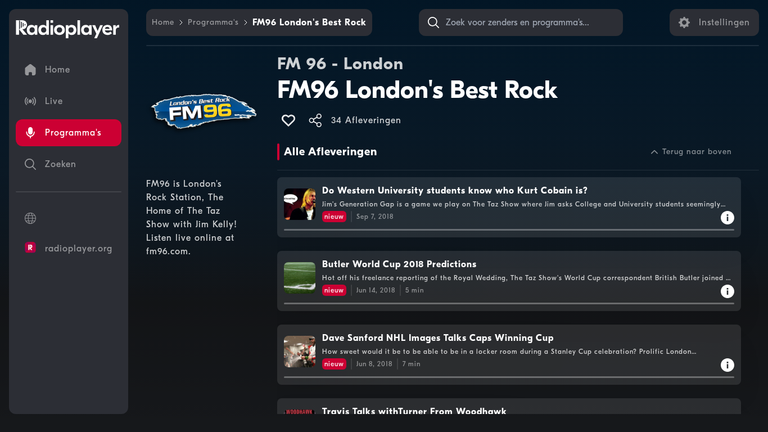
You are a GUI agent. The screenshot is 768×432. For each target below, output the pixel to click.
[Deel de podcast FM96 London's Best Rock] (315, 120)
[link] (163, 22)
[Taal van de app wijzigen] (68, 218)
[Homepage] (67, 29)
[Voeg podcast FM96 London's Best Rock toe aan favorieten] (288, 120)
